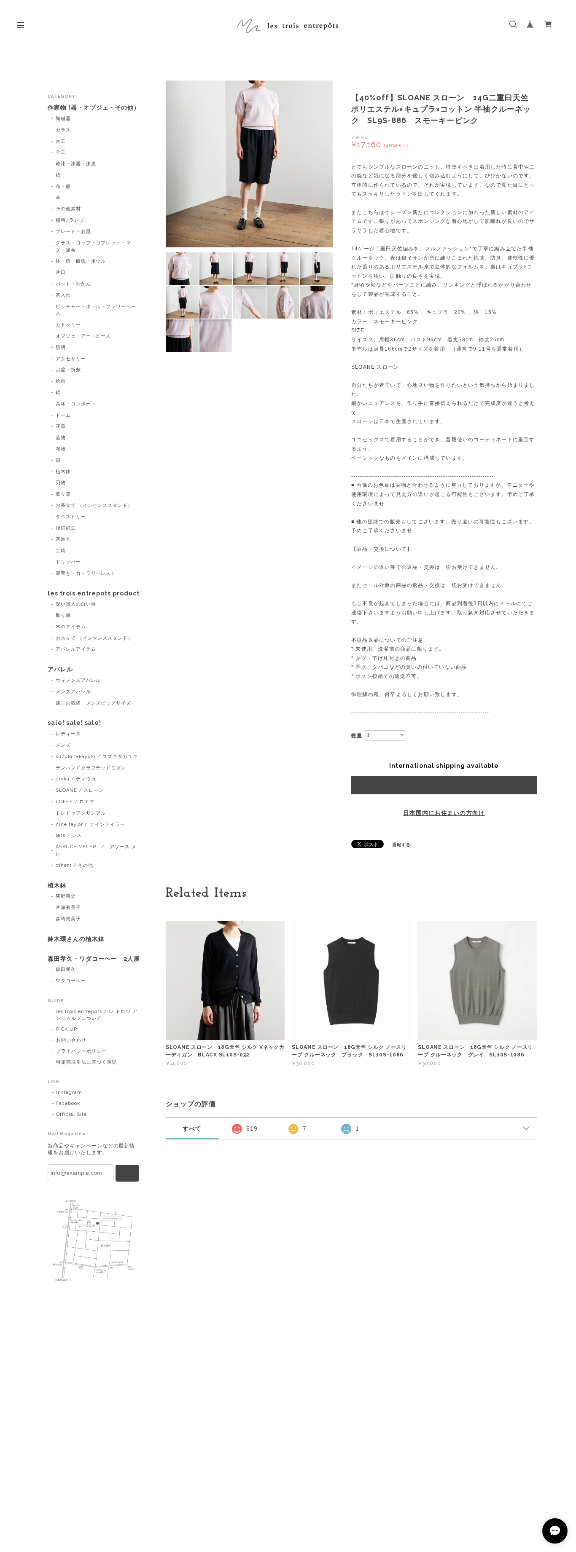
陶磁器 (63, 118)
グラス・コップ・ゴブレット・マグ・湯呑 (93, 246)
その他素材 (68, 209)
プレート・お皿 (73, 231)
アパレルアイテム (76, 649)
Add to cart (444, 785)
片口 (61, 272)
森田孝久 (66, 969)
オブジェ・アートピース (83, 336)
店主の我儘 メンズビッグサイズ (93, 703)
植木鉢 (63, 471)
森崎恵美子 (68, 919)
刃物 (61, 482)
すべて (192, 1128)
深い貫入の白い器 (76, 604)
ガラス (63, 130)
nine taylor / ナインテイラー (90, 824)
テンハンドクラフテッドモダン (91, 768)
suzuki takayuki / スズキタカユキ (97, 756)
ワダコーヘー (71, 981)
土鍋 (61, 550)
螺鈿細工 (66, 528)
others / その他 (75, 865)
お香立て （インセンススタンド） (94, 505)
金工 (61, 152)
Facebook (68, 1103)
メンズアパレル (73, 691)
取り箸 (63, 494)
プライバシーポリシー (81, 1051)
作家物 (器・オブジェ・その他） (94, 107)
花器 (61, 426)
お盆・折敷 (68, 370)
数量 (356, 736)
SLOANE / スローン (80, 790)
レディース (68, 734)
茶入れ (63, 295)
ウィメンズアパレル (78, 680)
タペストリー (71, 517)
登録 (127, 1173)
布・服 (63, 186)
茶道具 (63, 539)
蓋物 (61, 437)
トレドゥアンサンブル (81, 813)
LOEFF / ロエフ (75, 801)
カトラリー (68, 324)
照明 (61, 347)
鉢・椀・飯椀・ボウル (81, 261)
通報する (401, 844)
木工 (61, 141)
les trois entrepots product (94, 593)
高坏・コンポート (76, 404)
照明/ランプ (70, 220)
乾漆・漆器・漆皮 (76, 163)
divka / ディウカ (76, 779)
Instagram (69, 1092)
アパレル (60, 669)
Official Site (71, 1114)
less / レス (69, 835)
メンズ (63, 745)
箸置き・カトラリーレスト (86, 573)
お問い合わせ (71, 1040)
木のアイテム (71, 627)
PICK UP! (67, 1029)
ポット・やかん (73, 284)
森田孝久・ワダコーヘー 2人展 (94, 958)
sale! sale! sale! (74, 722)
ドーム (63, 415)
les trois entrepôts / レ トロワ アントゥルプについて (96, 1015)
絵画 (61, 381)
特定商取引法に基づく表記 (86, 1062)
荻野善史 (66, 896)
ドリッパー (68, 562)
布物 (61, 449)
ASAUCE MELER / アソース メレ (96, 850)
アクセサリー (71, 359)
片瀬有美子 (68, 907)
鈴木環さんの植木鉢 (76, 938)
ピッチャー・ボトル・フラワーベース (96, 310)
